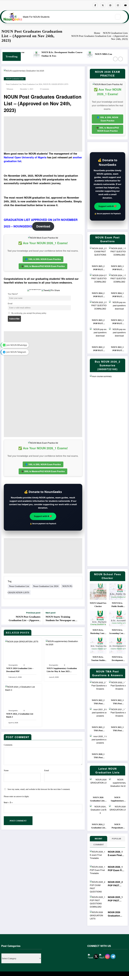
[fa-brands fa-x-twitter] (102, 5)
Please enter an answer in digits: (16, 796)
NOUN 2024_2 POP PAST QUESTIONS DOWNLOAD (98, 295)
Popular (116, 838)
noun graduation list (13, 84)
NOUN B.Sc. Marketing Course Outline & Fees (98, 632)
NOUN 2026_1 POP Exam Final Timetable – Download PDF (116, 868)
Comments (8, 745)
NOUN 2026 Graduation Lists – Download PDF (19, 669)
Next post (51, 613)
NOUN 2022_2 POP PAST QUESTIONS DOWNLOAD (98, 349)
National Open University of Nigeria (25, 157)
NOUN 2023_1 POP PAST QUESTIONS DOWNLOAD (117, 322)
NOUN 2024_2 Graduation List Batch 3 (19, 715)
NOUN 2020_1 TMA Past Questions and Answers (98, 756)
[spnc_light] (125, 17)
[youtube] (125, 5)
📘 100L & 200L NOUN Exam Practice (43, 259)
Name (6, 770)
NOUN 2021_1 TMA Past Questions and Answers (117, 729)
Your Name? (13, 293)
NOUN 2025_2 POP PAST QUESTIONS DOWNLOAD (98, 268)
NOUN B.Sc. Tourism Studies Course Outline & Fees (98, 659)
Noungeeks (13, 665)
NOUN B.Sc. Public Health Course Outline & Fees (117, 605)
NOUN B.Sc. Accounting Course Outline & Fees (117, 632)
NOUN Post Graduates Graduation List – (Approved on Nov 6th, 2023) (24, 618)
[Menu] (109, 17)
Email (10, 303)
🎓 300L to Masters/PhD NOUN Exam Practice (43, 266)
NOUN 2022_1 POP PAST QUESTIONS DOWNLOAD (117, 349)
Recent (98, 838)
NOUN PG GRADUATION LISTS (55, 84)
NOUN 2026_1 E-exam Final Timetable (115, 853)
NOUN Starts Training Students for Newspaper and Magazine (61, 618)
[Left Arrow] (115, 59)
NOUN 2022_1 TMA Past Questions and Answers (117, 702)
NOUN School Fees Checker (98, 604)
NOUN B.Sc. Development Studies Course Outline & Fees (21, 54)
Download (43, 226)
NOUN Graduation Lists (14, 79)
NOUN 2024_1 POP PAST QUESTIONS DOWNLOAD (117, 295)
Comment (98, 844)
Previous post (33, 613)
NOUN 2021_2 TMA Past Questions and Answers (98, 729)
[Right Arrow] (120, 59)
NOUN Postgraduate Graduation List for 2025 (117, 826)
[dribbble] (110, 5)
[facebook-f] (95, 5)
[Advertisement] (43, 134)
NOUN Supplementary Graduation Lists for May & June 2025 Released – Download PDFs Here (62, 670)
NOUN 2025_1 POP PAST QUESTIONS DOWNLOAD (117, 268)
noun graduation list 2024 (32, 84)
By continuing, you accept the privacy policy (28, 313)
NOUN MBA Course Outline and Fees (72, 54)
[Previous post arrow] (5, 617)
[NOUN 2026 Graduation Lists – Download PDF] (21, 641)
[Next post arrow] (81, 617)
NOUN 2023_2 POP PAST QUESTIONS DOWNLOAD (98, 322)
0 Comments (44, 89)
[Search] (117, 17)
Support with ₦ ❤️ (43, 516)
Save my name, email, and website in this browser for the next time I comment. (39, 789)
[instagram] (117, 5)
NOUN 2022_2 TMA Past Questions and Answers (98, 702)
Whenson (10, 89)
